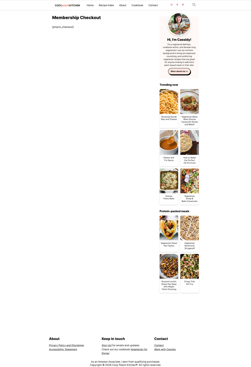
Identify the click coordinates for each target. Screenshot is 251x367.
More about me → (179, 71)
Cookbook (137, 5)
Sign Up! (107, 345)
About (122, 5)
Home (90, 5)
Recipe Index (106, 5)
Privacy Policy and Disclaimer (66, 345)
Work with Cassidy (165, 349)
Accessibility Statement (63, 349)
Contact (153, 5)
